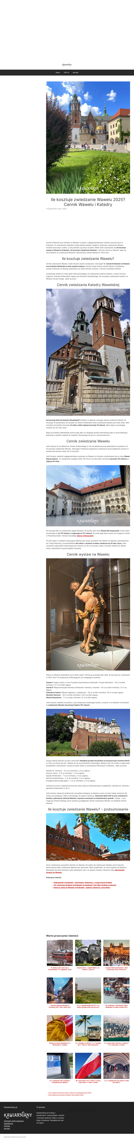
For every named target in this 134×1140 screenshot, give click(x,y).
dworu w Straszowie (85, 536)
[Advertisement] (67, 30)
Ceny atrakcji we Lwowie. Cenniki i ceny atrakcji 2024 (66, 1095)
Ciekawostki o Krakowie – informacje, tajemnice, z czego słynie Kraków (83, 883)
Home (58, 72)
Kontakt (75, 72)
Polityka (7, 1126)
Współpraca (8, 1124)
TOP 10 (66, 72)
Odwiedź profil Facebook (14, 1121)
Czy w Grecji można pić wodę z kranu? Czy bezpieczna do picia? (69, 1092)
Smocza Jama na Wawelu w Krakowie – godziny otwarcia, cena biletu (82, 888)
